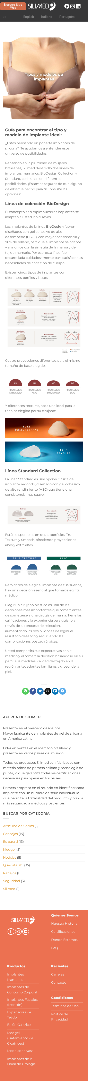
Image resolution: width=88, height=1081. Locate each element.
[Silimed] (23, 920)
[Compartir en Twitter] (40, 691)
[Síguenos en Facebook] (11, 931)
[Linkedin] (78, 6)
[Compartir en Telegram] (62, 691)
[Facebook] (66, 6)
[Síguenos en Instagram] (18, 931)
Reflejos (9, 873)
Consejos (10, 834)
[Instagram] (72, 6)
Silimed (9, 889)
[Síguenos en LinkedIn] (25, 931)
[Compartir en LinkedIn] (55, 691)
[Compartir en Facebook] (32, 691)
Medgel (9, 849)
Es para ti (10, 842)
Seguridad (11, 881)
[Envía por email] (47, 691)
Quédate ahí (13, 865)
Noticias (9, 857)
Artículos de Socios (18, 826)
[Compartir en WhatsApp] (25, 691)
